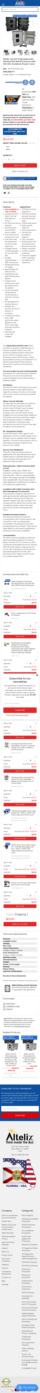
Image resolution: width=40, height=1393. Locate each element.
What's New (6, 1221)
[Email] (4, 193)
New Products (27, 1215)
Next (36, 1056)
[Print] (8, 193)
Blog (3, 1281)
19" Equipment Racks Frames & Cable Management (29, 1256)
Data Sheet (10, 1004)
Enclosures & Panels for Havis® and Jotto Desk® (30, 1362)
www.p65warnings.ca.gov (22, 1026)
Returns (5, 1268)
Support (5, 1248)
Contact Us (6, 1277)
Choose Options (20, 838)
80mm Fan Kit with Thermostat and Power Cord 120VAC (23, 884)
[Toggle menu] (3, 5)
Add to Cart (20, 607)
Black (8, 149)
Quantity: (7, 155)
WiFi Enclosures (28, 1293)
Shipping (5, 1265)
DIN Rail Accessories (30, 1266)
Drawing (9, 1009)
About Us (5, 1252)
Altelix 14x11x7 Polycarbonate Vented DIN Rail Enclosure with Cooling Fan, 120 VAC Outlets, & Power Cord (11, 1060)
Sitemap (5, 1284)
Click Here (29, 187)
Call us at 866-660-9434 (20, 1155)
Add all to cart (20, 924)
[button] (20, 171)
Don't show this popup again (17, 715)
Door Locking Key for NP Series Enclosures (23, 614)
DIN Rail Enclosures (29, 1262)
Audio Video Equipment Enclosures (26, 1238)
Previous (4, 1056)
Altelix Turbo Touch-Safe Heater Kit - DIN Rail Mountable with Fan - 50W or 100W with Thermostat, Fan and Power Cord (23, 849)
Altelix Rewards (8, 1233)
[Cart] (37, 21)
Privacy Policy (7, 1255)
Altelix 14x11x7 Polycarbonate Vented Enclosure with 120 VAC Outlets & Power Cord (29, 1059)
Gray (7, 147)
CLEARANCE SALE (29, 1368)
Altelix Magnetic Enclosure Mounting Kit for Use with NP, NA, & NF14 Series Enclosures (23, 583)
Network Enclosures (29, 1245)
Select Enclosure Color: (19, 143)
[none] (20, 31)
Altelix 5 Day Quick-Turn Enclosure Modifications (9, 1227)
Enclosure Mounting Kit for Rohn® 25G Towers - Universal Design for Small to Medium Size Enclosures (23, 747)
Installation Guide (13, 1006)
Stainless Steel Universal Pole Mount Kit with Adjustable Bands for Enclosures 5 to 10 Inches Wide (22, 780)
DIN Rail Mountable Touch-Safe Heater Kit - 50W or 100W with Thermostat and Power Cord (23, 813)
